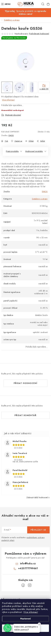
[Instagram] (29, 585)
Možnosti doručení (13, 115)
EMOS (11, 135)
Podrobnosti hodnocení (39, 33)
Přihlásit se (38, 530)
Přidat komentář (25, 415)
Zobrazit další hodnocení (37, 497)
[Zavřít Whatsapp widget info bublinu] (39, 624)
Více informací (30, 612)
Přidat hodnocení (25, 383)
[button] (7, 628)
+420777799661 (28, 568)
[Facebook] (23, 585)
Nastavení (25, 618)
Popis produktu (12, 151)
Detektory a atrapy (39, 198)
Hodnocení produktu (34, 151)
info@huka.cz (28, 563)
